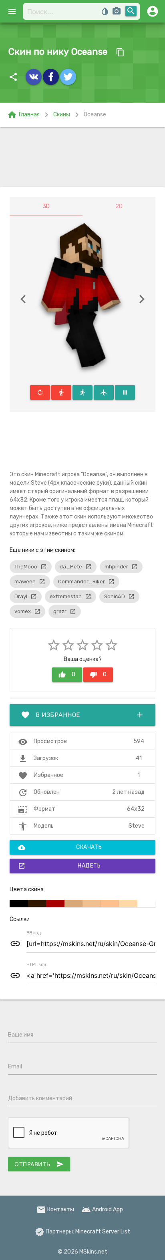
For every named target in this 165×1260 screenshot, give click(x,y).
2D (119, 206)
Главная (23, 115)
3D (46, 206)
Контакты (55, 1209)
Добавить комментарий (40, 1098)
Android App (102, 1209)
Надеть (59, 866)
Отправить (39, 1164)
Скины (61, 114)
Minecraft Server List (102, 1231)
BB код (33, 933)
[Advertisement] (82, 157)
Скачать (60, 847)
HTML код (36, 965)
